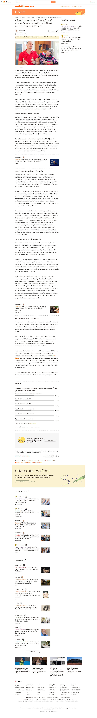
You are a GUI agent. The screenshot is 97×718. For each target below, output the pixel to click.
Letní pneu (52, 701)
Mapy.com (36, 697)
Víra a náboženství (20, 568)
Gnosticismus (18, 565)
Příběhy (17, 618)
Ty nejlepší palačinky (53, 685)
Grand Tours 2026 (29, 694)
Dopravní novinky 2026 (76, 689)
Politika (17, 535)
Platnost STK (74, 694)
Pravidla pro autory (63, 708)
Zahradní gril (67, 699)
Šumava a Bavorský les (64, 689)
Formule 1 (39, 692)
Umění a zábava (20, 630)
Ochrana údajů (54, 708)
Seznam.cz (92, 1)
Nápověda (44, 708)
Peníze (48, 460)
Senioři (40, 462)
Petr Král (17, 577)
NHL (38, 694)
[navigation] (2, 2)
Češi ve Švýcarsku (63, 690)
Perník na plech (52, 694)
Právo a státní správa (67, 26)
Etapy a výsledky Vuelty (30, 687)
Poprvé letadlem (63, 687)
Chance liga (40, 685)
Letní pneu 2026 (75, 685)
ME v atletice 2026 (41, 690)
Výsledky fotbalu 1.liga (42, 687)
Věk (37, 462)
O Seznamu (28, 708)
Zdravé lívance (52, 689)
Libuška (17, 603)
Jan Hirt (27, 689)
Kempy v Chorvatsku (64, 685)
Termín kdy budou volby (19, 690)
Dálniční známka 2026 (76, 687)
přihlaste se (32, 424)
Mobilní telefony (31, 701)
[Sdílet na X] (58, 456)
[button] (37, 53)
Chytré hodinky (68, 701)
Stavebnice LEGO (38, 701)
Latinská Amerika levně (64, 692)
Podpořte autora (52, 30)
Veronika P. (18, 639)
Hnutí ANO (17, 462)
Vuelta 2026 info (29, 685)
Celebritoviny (19, 615)
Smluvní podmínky (36, 708)
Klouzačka (52, 699)
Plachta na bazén (35, 699)
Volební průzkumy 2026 (19, 687)
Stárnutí (33, 462)
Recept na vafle (52, 692)
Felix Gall (28, 692)
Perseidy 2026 (49, 697)
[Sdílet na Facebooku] (56, 456)
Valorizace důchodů (42, 460)
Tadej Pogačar (29, 690)
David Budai (22, 30)
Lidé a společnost (20, 580)
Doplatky (53, 460)
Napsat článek (50, 440)
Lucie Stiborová (19, 589)
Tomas (16, 627)
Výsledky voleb (18, 689)
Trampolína (42, 699)
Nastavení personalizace (48, 709)
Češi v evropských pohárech (64, 697)
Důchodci (31, 460)
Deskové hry (57, 701)
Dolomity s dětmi (63, 694)
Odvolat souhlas (72, 708)
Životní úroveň (27, 462)
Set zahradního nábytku (59, 699)
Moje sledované (65, 6)
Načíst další (32, 651)
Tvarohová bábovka (52, 690)
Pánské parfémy (75, 701)
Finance (17, 160)
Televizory (62, 701)
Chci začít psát (78, 6)
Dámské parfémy (45, 701)
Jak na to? (33, 481)
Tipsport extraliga (41, 689)
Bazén (30, 699)
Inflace (35, 460)
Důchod (25, 460)
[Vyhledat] (53, 2)
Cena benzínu (55, 697)
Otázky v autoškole (75, 692)
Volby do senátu (18, 692)
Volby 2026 (17, 685)
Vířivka (72, 699)
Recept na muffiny (52, 687)
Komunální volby (18, 694)
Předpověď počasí (42, 697)
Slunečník (47, 699)
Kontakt (49, 708)
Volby (22, 462)
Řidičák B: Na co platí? (76, 690)
